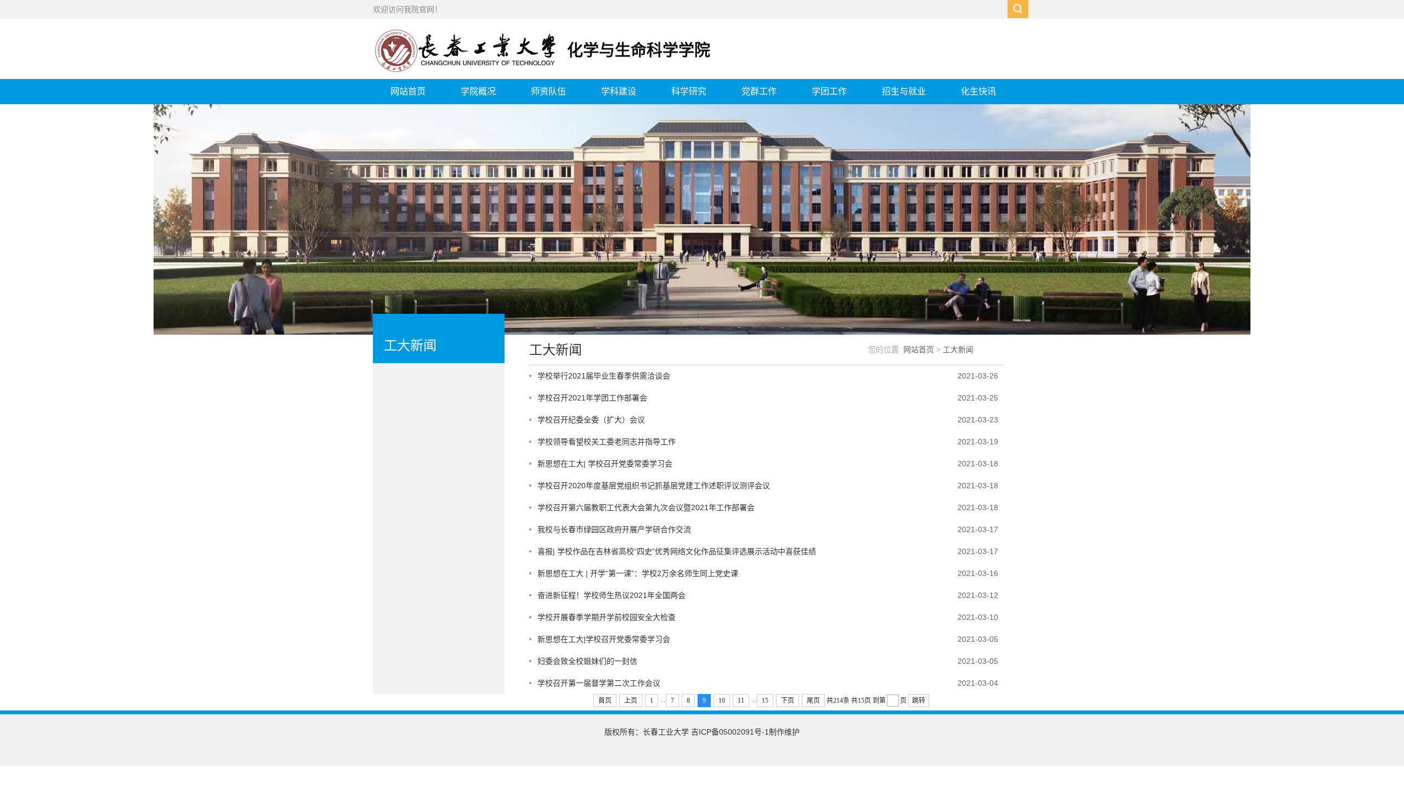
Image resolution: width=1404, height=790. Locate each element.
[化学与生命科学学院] (548, 70)
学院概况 (478, 91)
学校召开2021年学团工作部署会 (592, 397)
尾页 (813, 700)
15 (765, 700)
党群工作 (759, 91)
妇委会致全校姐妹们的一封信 (587, 661)
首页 (605, 700)
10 (721, 700)
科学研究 (688, 91)
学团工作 (829, 91)
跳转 (918, 700)
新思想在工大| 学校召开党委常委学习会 (604, 463)
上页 (630, 700)
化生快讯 (978, 91)
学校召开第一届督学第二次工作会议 (598, 683)
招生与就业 (904, 91)
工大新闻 (958, 349)
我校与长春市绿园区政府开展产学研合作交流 (614, 529)
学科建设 (618, 91)
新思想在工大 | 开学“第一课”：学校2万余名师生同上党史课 (637, 573)
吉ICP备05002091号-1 (730, 731)
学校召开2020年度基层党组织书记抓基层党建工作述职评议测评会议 (653, 485)
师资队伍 (548, 91)
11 (741, 700)
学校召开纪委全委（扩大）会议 (591, 419)
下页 (787, 700)
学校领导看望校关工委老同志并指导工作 (606, 441)
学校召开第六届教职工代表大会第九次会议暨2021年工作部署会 (646, 507)
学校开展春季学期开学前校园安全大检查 (606, 617)
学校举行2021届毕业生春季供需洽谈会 (603, 375)
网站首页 (408, 91)
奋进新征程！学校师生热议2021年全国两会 (611, 595)
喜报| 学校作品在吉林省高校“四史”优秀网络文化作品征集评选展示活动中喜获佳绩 (676, 551)
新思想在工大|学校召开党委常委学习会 (603, 639)
